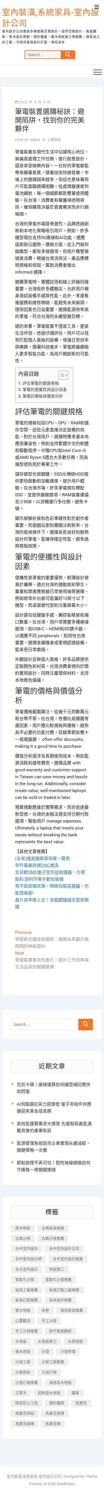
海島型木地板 (60, 1382)
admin (34, 140)
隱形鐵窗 (56, 1403)
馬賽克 (81, 1403)
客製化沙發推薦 (58, 1279)
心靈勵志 (22, 1321)
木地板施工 (47, 1341)
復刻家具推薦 (71, 1310)
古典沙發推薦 (53, 1238)
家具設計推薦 (60, 1300)
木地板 (21, 1341)
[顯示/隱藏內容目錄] (60, 375)
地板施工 (56, 1269)
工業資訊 (54, 140)
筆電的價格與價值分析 (43, 396)
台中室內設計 (26, 1248)
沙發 (45, 1351)
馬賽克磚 (52, 1424)
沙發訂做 (49, 1372)
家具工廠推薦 (26, 1290)
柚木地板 (22, 1351)
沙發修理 (67, 1351)
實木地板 (22, 1310)
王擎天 (21, 1393)
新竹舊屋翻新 (60, 1331)
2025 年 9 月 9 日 (34, 102)
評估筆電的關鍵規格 (41, 383)
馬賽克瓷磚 (54, 1413)
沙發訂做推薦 (26, 1382)
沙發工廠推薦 (53, 1362)
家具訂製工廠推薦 (64, 1290)
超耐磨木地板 (49, 1393)
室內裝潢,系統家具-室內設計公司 (50, 18)
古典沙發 (22, 1238)
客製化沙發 (24, 1279)
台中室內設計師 (28, 1259)
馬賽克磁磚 (24, 1424)
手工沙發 (49, 1321)
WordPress (66, 1484)
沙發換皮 (22, 1372)
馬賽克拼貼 (24, 1413)
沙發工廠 (22, 1362)
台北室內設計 (26, 1269)
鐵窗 (75, 1393)
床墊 (45, 1310)
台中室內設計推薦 (68, 1259)
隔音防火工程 (26, 1403)
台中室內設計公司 (64, 1248)
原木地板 (22, 1228)
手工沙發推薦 (26, 1331)
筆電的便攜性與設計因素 (45, 389)
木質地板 (75, 1341)
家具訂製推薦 (26, 1300)
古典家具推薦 (53, 1228)
